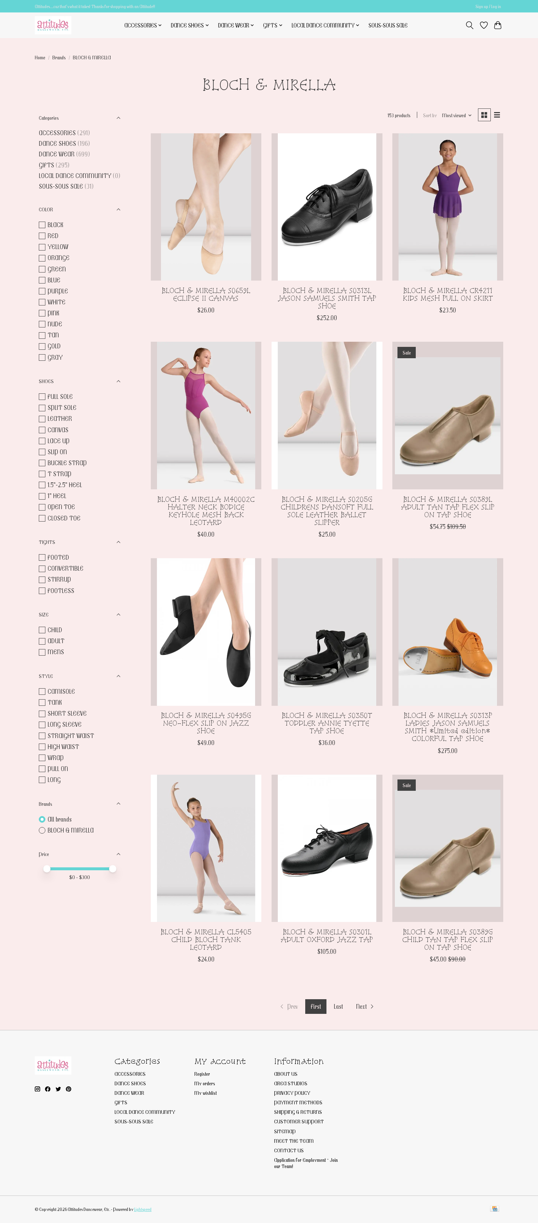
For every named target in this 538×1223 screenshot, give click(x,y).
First (316, 1006)
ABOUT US (286, 1074)
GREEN (57, 269)
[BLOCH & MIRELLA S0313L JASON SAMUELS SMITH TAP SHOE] (327, 207)
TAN (53, 335)
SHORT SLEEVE (67, 713)
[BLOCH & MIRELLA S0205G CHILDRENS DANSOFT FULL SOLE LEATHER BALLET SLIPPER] (327, 415)
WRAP (56, 757)
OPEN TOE (61, 507)
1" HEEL (57, 496)
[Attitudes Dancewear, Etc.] (53, 25)
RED (53, 236)
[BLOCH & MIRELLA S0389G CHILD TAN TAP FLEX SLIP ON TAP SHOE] (447, 848)
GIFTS (46, 165)
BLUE (54, 280)
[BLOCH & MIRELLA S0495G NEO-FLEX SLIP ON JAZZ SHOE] (206, 632)
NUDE (55, 324)
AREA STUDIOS (290, 1083)
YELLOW (58, 247)
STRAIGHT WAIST (71, 736)
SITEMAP (285, 1131)
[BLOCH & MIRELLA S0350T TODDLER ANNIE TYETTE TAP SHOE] (327, 632)
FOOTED (58, 557)
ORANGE (59, 258)
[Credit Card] (494, 1209)
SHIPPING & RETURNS (298, 1112)
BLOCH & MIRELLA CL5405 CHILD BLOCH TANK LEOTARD (205, 939)
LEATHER (60, 418)
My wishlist (205, 1093)
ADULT (56, 641)
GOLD (54, 346)
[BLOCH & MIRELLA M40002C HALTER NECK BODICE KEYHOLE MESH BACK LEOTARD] (206, 415)
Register (202, 1074)
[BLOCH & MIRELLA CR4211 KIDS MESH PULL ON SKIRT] (447, 207)
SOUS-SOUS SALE (388, 25)
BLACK (55, 225)
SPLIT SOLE (62, 407)
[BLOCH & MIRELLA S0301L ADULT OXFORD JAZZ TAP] (327, 848)
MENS (56, 652)
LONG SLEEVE (65, 724)
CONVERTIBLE (65, 568)
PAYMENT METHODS (298, 1102)
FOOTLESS (61, 590)
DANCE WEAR (57, 154)
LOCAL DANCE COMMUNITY (75, 175)
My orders (204, 1083)
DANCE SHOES (57, 143)
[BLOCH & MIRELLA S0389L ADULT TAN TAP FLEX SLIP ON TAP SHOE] (447, 415)
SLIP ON (57, 452)
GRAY (55, 357)
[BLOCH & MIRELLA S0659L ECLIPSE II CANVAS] (206, 207)
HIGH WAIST (63, 747)
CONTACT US (289, 1150)
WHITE (57, 302)
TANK (55, 702)
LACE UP (59, 441)
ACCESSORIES (57, 133)
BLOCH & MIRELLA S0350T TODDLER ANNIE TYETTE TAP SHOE (326, 723)
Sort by (430, 115)
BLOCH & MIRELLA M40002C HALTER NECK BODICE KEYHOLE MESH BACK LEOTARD (206, 510)
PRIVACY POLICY (292, 1093)
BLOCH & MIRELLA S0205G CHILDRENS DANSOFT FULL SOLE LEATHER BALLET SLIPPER (327, 510)
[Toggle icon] (469, 25)
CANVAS (58, 430)
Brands (59, 57)
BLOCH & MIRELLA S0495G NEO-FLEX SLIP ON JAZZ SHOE (206, 723)
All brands (60, 819)
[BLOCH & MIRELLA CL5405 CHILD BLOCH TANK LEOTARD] (206, 848)
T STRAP (59, 474)
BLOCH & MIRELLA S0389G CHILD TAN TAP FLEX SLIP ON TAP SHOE (447, 939)
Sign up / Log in (488, 6)
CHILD (55, 630)
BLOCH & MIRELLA (71, 830)
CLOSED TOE (64, 518)
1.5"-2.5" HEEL (65, 485)
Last (338, 1006)
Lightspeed (143, 1209)
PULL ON (58, 768)
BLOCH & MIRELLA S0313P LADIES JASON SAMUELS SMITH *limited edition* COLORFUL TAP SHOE (447, 726)
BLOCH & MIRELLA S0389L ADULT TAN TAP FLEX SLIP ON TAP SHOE (447, 507)
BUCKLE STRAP (67, 463)
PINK (53, 313)
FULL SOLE (60, 396)
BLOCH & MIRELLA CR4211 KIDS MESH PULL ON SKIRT (448, 294)
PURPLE (58, 291)
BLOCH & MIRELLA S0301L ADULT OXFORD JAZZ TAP (327, 936)
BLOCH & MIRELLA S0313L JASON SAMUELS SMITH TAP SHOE (327, 298)
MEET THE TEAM (294, 1141)
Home (40, 57)
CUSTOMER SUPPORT (299, 1121)
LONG (54, 779)
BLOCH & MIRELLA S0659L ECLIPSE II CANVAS (205, 294)
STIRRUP (59, 579)
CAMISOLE (61, 691)
